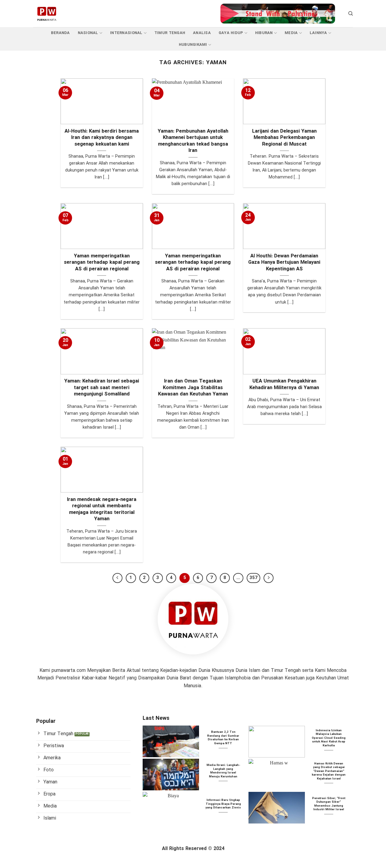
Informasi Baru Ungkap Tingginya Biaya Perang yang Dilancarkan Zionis (223, 804)
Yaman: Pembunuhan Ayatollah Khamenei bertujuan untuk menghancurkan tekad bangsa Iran (193, 141)
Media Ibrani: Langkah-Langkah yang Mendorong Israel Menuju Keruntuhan (223, 771)
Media (291, 33)
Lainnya (318, 33)
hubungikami (193, 45)
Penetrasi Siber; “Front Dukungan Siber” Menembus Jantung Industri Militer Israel (328, 804)
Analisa (202, 33)
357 (253, 577)
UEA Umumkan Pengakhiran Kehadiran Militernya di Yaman (284, 384)
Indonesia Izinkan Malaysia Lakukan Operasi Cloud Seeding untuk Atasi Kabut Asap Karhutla (329, 738)
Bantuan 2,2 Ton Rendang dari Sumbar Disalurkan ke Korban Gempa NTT (223, 737)
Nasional (88, 33)
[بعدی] (269, 578)
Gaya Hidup (231, 33)
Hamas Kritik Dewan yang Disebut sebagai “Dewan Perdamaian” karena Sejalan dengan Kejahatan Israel (329, 771)
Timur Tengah (169, 33)
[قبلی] (117, 578)
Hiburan (264, 33)
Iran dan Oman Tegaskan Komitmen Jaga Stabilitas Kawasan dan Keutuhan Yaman (193, 388)
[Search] (350, 13)
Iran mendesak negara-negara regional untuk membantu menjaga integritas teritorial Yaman (101, 510)
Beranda (60, 33)
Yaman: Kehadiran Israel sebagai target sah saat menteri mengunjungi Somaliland (101, 388)
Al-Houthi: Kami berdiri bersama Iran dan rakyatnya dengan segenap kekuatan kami (102, 138)
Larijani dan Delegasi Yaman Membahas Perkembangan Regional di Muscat (284, 138)
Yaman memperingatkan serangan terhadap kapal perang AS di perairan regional (102, 263)
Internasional (126, 33)
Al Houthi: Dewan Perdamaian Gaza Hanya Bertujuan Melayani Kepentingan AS (284, 263)
